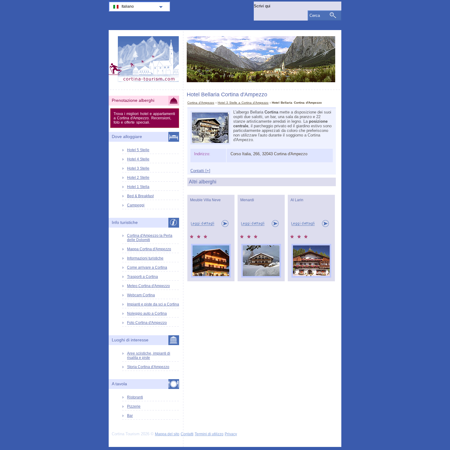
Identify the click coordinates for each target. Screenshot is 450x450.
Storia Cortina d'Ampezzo (148, 367)
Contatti (187, 434)
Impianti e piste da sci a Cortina (153, 304)
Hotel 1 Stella (138, 187)
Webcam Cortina (141, 295)
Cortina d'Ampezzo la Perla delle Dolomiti (149, 237)
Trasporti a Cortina (142, 277)
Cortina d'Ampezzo (200, 102)
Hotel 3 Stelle (138, 168)
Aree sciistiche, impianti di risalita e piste (148, 355)
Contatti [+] (200, 170)
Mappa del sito (167, 434)
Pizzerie (134, 406)
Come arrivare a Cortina (147, 267)
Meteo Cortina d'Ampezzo (148, 286)
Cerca (314, 15)
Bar (130, 415)
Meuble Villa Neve (205, 200)
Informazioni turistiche (145, 258)
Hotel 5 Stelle (138, 150)
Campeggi (135, 205)
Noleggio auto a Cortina (147, 313)
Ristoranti (135, 397)
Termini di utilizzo (209, 434)
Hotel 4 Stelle (138, 159)
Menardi (247, 200)
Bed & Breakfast (140, 196)
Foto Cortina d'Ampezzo (147, 323)
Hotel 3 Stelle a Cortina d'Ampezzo (243, 102)
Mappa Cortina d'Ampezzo (149, 249)
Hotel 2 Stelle (138, 177)
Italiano (128, 6)
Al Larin (297, 200)
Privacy (231, 434)
